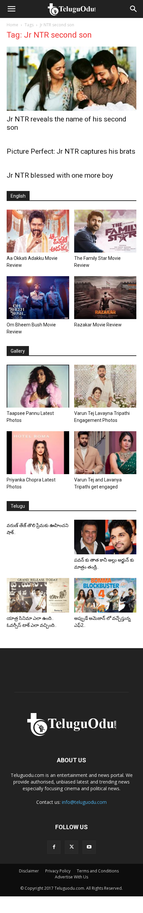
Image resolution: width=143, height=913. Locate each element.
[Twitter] (71, 847)
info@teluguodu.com (84, 802)
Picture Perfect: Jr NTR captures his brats (71, 151)
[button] (11, 9)
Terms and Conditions (98, 871)
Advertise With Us (71, 877)
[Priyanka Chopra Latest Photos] (38, 452)
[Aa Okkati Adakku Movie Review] (38, 231)
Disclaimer (29, 871)
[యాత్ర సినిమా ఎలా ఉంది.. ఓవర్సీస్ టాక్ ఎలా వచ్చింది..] (38, 595)
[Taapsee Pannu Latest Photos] (38, 386)
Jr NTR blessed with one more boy (60, 175)
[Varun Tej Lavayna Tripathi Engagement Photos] (105, 386)
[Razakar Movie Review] (105, 297)
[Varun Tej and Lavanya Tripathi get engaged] (105, 452)
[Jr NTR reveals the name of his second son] (71, 79)
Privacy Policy (58, 871)
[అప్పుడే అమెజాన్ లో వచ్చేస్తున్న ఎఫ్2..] (105, 595)
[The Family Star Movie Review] (105, 231)
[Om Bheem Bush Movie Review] (38, 297)
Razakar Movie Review (98, 324)
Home (12, 25)
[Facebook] (54, 847)
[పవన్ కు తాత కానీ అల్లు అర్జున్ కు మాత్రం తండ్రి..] (105, 537)
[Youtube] (89, 847)
